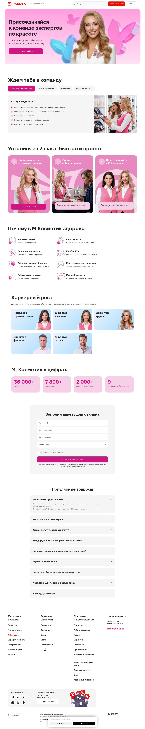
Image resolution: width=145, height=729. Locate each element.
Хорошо (84, 723)
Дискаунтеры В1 (15, 649)
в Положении (80, 466)
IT (42, 649)
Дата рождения (45, 437)
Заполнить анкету (116, 4)
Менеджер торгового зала (21, 88)
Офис (43, 635)
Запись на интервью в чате (83, 663)
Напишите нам (48, 702)
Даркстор (78, 640)
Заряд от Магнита (16, 640)
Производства (80, 649)
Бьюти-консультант (47, 88)
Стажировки (47, 645)
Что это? (60, 723)
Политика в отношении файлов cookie (51, 714)
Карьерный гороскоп (84, 680)
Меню (130, 4)
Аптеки (11, 654)
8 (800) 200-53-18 (115, 629)
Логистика (79, 645)
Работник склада (82, 630)
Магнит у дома (15, 630)
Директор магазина (84, 88)
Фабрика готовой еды (84, 654)
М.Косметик (13, 635)
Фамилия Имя (44, 423)
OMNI (43, 640)
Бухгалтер (46, 625)
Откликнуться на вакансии (72, 459)
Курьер (77, 635)
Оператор (45, 630)
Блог (76, 675)
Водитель (78, 625)
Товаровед (65, 88)
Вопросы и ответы (82, 670)
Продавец (12, 625)
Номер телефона (45, 430)
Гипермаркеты (15, 645)
